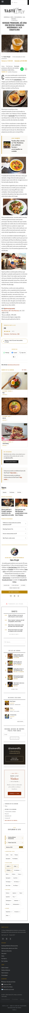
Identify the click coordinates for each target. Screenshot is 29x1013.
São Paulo (19, 492)
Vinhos (8, 915)
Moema (8, 874)
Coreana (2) (7, 818)
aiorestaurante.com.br (13, 364)
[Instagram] (2, 938)
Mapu (6, 806)
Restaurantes (18, 17)
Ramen (21, 893)
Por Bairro (4, 958)
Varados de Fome (7, 580)
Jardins (7, 854)
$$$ (18, 334)
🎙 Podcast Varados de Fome (8, 981)
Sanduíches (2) (8, 816)
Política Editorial (5, 970)
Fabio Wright (6, 56)
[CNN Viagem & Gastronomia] (6, 938)
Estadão (10, 569)
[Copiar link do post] (26, 69)
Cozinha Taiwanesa (12, 72)
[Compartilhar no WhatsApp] (22, 69)
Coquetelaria (9, 911)
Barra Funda (8, 885)
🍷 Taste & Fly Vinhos (7, 987)
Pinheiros (16, 854)
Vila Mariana (9, 66)
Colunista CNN (6, 585)
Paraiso (20, 874)
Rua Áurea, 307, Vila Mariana (10, 310)
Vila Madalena (15, 858)
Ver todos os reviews (14, 592)
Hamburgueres (9, 900)
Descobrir (3, 953)
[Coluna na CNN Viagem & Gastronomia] (14, 595)
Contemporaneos (16, 904)
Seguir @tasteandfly (11, 461)
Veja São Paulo (12, 567)
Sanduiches (16, 900)
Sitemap (22, 999)
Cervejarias (17, 911)
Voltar (14, 1009)
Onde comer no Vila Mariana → (11, 820)
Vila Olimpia (16, 885)
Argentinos (8, 896)
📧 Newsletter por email (7, 989)
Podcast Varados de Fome (14, 588)
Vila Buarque (9, 881)
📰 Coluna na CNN (6, 984)
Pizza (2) (7, 813)
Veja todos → (14, 473)
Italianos (8, 893)
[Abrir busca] (22, 2)
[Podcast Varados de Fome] (18, 595)
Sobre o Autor (4, 967)
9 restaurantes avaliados (10, 811)
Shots (14, 611)
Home (2, 66)
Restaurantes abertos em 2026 (9, 948)
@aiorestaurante (9, 308)
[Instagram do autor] (10, 595)
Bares (12, 17)
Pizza (14, 896)
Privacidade (4, 975)
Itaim (11, 854)
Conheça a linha (14, 793)
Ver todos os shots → (14, 634)
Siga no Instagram (14, 758)
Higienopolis (8, 858)
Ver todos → (25, 369)
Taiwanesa (6, 334)
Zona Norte (15, 878)
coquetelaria (17, 79)
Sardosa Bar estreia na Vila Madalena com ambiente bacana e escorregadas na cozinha (18, 146)
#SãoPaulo (7, 17)
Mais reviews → (20, 721)
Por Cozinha (4, 961)
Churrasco (8, 904)
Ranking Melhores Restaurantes (9, 945)
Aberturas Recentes (6, 951)
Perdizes (14, 874)
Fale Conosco (4, 972)
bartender (12, 115)
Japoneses (15, 893)
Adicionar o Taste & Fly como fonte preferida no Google (13, 341)
